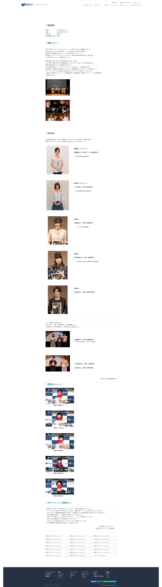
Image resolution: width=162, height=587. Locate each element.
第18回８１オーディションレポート (102, 536)
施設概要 (83, 576)
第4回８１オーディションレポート (77, 552)
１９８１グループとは (50, 572)
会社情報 (115, 2)
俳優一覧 (59, 572)
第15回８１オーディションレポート (102, 539)
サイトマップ (57, 585)
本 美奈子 (67, 71)
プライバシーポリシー (49, 585)
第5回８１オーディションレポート (53, 552)
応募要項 (71, 574)
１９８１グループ (98, 5)
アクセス (83, 577)
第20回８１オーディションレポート (54, 536)
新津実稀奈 (77, 73)
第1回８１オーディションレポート (77, 555)
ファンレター (137, 2)
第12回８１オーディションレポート (102, 542)
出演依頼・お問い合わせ (126, 2)
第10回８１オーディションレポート (78, 545)
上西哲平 (48, 73)
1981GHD (108, 577)
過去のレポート (104, 22)
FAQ (71, 577)
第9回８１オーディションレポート (102, 545)
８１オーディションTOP (99, 555)
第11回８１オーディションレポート (54, 545)
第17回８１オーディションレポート (54, 539)
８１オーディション (96, 22)
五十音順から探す (61, 574)
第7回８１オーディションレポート (77, 549)
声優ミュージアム (124, 5)
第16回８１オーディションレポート (78, 539)
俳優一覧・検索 (87, 5)
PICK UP (106, 5)
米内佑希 (48, 69)
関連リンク (96, 574)
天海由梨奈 (55, 69)
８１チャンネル (114, 5)
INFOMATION (48, 574)
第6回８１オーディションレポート (102, 549)
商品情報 (47, 576)
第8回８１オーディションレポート (53, 549)
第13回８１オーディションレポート (78, 542)
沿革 (107, 575)
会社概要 (107, 574)
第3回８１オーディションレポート (102, 552)
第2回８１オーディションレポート (53, 555)
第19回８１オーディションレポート (78, 536)
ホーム (90, 22)
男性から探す (60, 575)
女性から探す (60, 577)
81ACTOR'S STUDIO (135, 5)
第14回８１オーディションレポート (54, 542)
